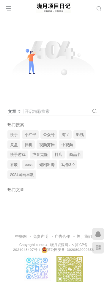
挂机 (28, 144)
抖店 (58, 154)
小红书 (30, 134)
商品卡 (75, 154)
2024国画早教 (22, 174)
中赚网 (21, 236)
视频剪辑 (47, 144)
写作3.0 (68, 164)
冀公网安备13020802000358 (70, 249)
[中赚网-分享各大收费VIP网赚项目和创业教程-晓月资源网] (53, 7)
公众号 (49, 134)
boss (28, 164)
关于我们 (84, 236)
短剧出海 (47, 164)
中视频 (67, 144)
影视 (80, 134)
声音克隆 (40, 154)
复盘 (14, 144)
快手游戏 (18, 154)
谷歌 (14, 164)
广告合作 (62, 236)
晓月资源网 (59, 244)
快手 (14, 134)
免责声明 (40, 236)
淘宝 (65, 134)
